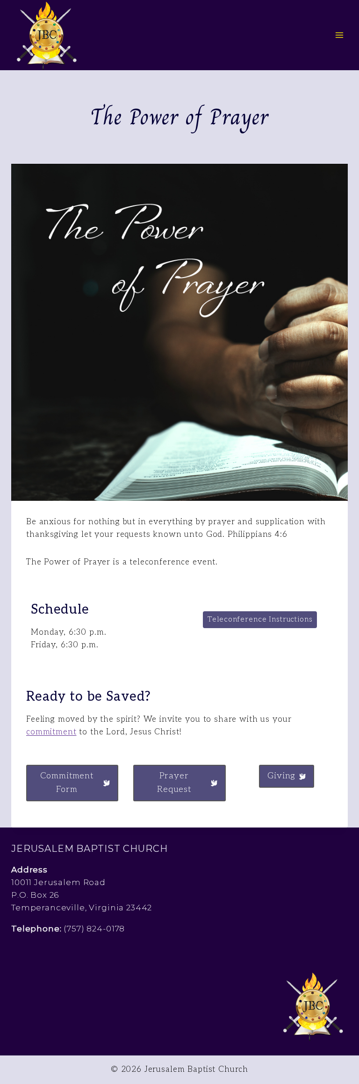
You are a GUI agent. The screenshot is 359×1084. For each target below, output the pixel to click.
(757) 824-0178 (94, 928)
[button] (260, 619)
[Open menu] (339, 35)
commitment (51, 732)
